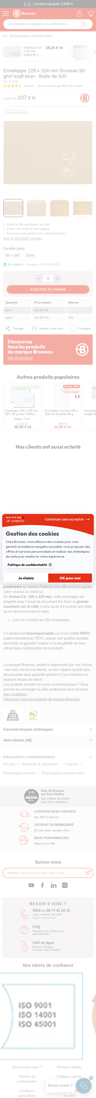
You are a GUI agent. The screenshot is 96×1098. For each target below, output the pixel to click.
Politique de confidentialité (27, 565)
